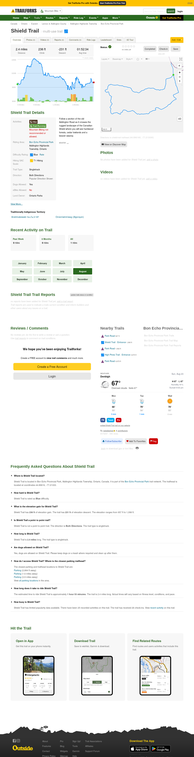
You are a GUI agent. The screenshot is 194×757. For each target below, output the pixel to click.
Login (52, 376)
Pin (118, 419)
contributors (123, 430)
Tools (75, 746)
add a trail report (65, 301)
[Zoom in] (179, 72)
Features (46, 746)
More (115, 17)
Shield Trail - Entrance (115, 342)
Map (26, 17)
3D (179, 118)
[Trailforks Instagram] (18, 740)
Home (16, 17)
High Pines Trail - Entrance (117, 354)
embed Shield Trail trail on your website (115, 425)
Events (92, 17)
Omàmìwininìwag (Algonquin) (70, 216)
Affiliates (89, 746)
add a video (151, 178)
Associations (93, 741)
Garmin (76, 751)
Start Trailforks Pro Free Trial (112, 3)
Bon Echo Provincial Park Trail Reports (162, 345)
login (180, 11)
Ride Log (78, 17)
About (45, 741)
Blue (38, 154)
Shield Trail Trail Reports (33, 294)
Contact (46, 751)
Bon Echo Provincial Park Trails (159, 335)
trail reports (20, 338)
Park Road (110, 335)
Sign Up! (76, 741)
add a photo (152, 159)
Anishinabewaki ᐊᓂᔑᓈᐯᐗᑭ (25, 216)
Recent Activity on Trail (31, 230)
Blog (62, 746)
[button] (39, 667)
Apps (105, 17)
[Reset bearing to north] (179, 81)
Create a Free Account (52, 366)
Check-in (163, 48)
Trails (37, 17)
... (68, 142)
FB (103, 419)
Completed (150, 48)
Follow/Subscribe (113, 441)
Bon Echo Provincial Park (41, 142)
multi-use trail (53, 31)
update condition (82, 295)
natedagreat (108, 430)
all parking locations (28, 580)
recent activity (156, 607)
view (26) (161, 53)
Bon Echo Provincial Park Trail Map (161, 340)
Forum (92, 751)
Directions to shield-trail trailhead (114, 137)
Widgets (64, 751)
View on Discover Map (115, 144)
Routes (49, 17)
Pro (61, 741)
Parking (17, 570)
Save (175, 48)
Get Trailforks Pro (171, 17)
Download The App (142, 741)
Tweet (110, 419)
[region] (141, 95)
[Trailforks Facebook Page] (14, 740)
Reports (63, 17)
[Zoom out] (179, 77)
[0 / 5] (128, 46)
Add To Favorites (137, 441)
